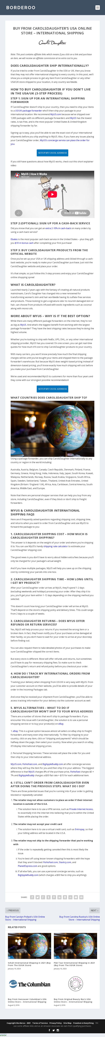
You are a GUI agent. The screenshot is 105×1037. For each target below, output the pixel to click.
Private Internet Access (81, 809)
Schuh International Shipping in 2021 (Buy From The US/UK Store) (29, 964)
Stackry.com (65, 862)
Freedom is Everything (83, 1023)
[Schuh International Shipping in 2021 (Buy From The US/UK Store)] (29, 946)
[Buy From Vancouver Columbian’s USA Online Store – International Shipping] (29, 983)
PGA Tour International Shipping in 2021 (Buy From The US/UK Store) (74, 964)
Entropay (79, 829)
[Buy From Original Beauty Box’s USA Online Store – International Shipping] (75, 983)
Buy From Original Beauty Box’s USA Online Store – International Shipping (73, 1000)
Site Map (67, 1023)
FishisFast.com (50, 862)
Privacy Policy (55, 1023)
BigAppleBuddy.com (28, 875)
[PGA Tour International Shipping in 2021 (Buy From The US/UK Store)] (75, 946)
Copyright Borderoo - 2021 (19, 1023)
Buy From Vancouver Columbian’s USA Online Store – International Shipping (27, 1000)
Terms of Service (40, 1023)
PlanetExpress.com (27, 865)
